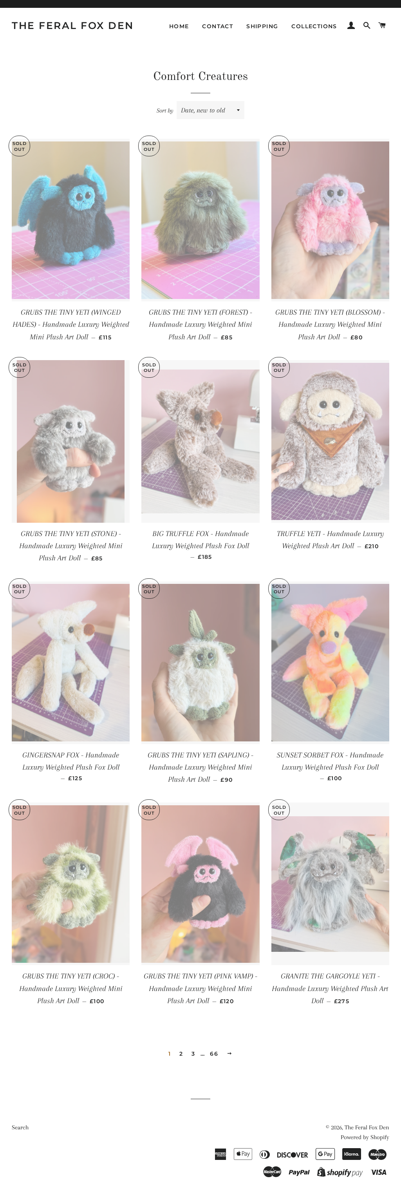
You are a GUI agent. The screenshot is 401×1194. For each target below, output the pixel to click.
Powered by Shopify (365, 1137)
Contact (217, 26)
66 (214, 1053)
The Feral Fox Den (73, 25)
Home (179, 26)
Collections (314, 26)
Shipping (262, 26)
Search (20, 1127)
